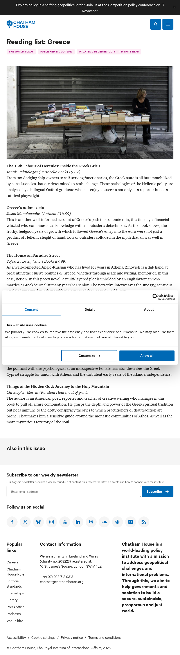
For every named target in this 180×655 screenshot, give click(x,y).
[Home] (21, 24)
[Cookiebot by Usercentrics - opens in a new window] (156, 297)
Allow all (146, 355)
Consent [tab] (31, 309)
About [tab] (149, 309)
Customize (87, 355)
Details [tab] (90, 309)
